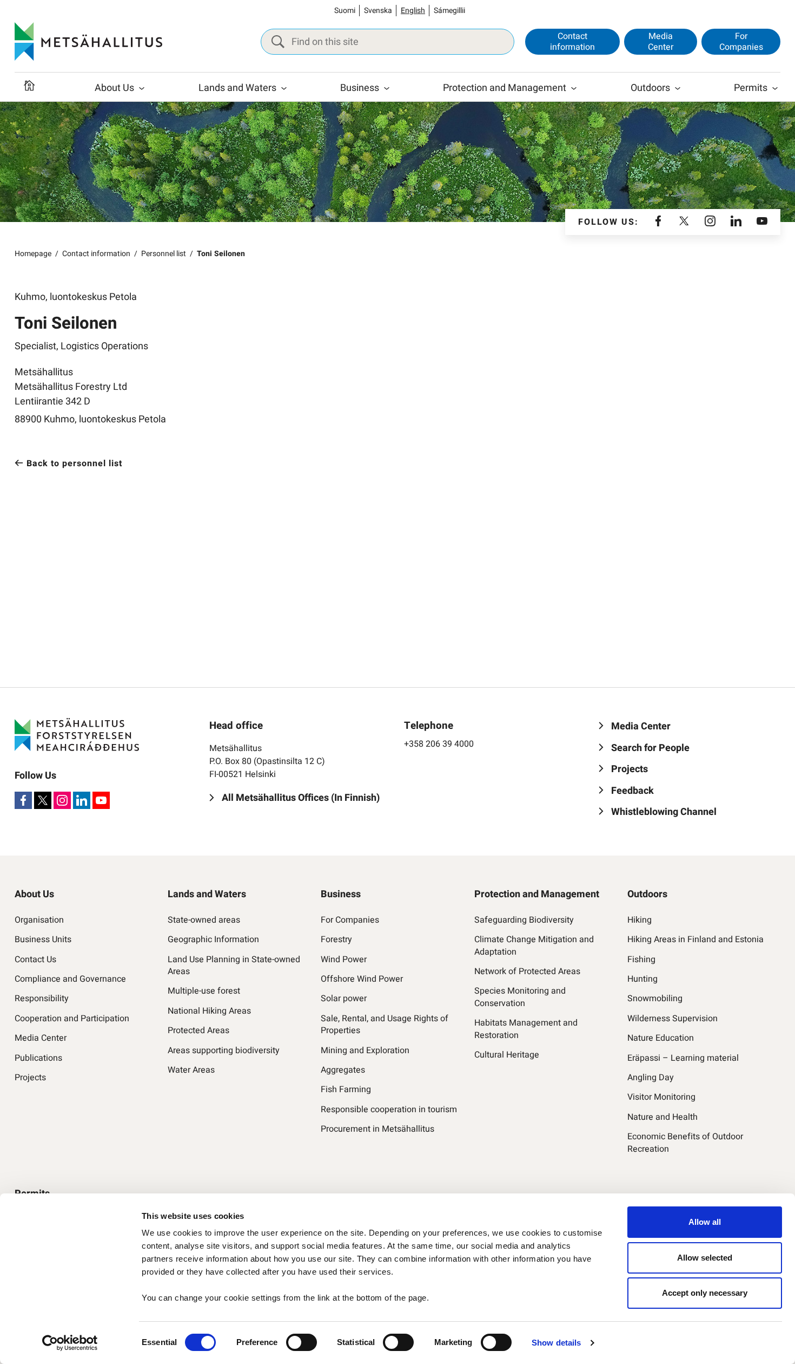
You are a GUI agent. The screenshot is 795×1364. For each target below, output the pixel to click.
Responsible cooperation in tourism (389, 1109)
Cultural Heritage (506, 1055)
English (413, 10)
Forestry (336, 939)
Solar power (344, 998)
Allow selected (704, 1257)
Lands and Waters (237, 88)
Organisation (39, 920)
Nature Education (660, 1038)
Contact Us (35, 959)
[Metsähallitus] (88, 41)
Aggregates (343, 1070)
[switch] (301, 1342)
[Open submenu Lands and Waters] (284, 88)
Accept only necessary (704, 1292)
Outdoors (650, 88)
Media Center (660, 41)
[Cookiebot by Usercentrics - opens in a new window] (70, 1343)
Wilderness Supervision (672, 1018)
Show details (556, 1342)
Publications (38, 1058)
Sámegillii (449, 10)
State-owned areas (204, 920)
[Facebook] (658, 222)
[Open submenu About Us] (141, 88)
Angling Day (650, 1078)
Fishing (641, 959)
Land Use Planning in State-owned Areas (234, 966)
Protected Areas (198, 1030)
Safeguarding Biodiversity (524, 920)
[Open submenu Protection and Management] (573, 88)
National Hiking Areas (209, 1011)
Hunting (642, 979)
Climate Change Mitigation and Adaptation (534, 946)
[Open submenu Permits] (775, 88)
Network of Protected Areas (527, 971)
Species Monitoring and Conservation (520, 997)
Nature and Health (662, 1117)
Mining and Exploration (365, 1050)
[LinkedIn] (736, 222)
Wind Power (344, 959)
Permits (750, 88)
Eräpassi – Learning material (683, 1058)
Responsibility (42, 998)
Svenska (378, 10)
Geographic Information (213, 939)
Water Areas (191, 1070)
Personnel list (163, 253)
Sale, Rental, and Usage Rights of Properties (384, 1025)
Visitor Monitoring (661, 1097)
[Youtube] (762, 222)
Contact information (572, 41)
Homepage (33, 253)
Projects (30, 1078)
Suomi (344, 10)
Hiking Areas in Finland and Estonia (695, 939)
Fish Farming (346, 1089)
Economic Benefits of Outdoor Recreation (685, 1143)
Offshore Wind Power (362, 979)
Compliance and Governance (70, 979)
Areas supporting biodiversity (224, 1050)
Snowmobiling (655, 998)
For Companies (741, 41)
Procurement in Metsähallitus (377, 1129)
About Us (114, 88)
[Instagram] (710, 222)
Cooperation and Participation (72, 1018)
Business (359, 88)
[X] (684, 222)
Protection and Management (504, 88)
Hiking (639, 920)
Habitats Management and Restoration (526, 1029)
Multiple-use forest (204, 991)
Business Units (43, 939)
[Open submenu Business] (386, 88)
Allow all (704, 1221)
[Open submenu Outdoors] (677, 88)
